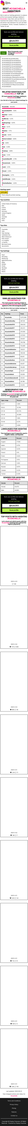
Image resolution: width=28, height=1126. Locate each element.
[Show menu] (26, 3)
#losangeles (5, 175)
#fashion (4, 131)
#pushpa (4, 268)
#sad (3, 255)
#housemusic (6, 163)
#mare (3, 269)
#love (3, 127)
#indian (4, 264)
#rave (4, 155)
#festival (4, 114)
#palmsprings (6, 122)
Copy (3, 53)
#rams (3, 271)
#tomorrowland (7, 139)
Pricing (14, 1108)
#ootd (4, 167)
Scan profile (14, 45)
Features (14, 1112)
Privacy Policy (14, 1104)
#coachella (5, 106)
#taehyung (5, 258)
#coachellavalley (10, 321)
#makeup (5, 151)
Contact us (14, 1115)
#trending (4, 256)
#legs (3, 262)
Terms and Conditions (14, 1101)
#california (5, 118)
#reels (3, 266)
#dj (3, 143)
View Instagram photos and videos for (14, 1095)
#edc (3, 147)
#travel (4, 171)
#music (4, 135)
